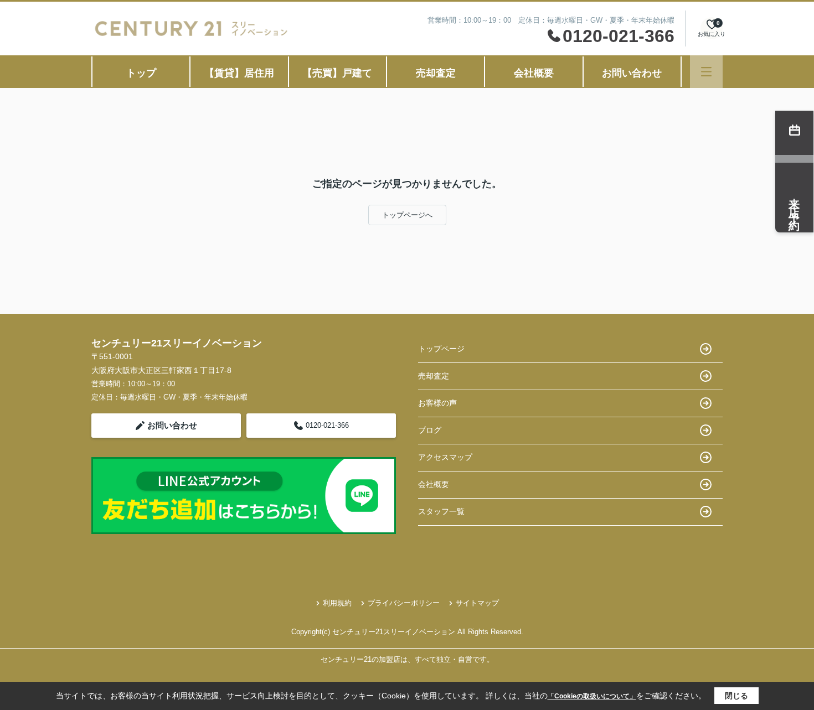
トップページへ (407, 215)
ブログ (429, 430)
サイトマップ (477, 603)
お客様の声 (437, 402)
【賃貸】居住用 (239, 73)
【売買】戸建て (337, 73)
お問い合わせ (632, 73)
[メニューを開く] (706, 71)
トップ (141, 73)
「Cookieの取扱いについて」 (592, 696)
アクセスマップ (445, 457)
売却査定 (436, 73)
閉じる (736, 695)
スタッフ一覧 (441, 511)
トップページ (441, 348)
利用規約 (337, 603)
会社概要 (534, 73)
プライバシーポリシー (404, 603)
